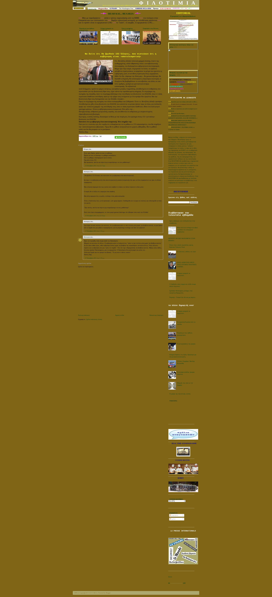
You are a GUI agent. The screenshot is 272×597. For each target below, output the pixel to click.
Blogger (108, 593)
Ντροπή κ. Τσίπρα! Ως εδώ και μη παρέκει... (183, 297)
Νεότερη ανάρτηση (84, 315)
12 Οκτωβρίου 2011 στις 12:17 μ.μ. (95, 165)
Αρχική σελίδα (119, 315)
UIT (184, 583)
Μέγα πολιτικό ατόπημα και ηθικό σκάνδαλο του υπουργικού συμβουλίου (187, 230)
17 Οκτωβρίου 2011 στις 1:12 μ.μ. (95, 231)
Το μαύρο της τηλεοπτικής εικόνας (180, 394)
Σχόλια (173, 519)
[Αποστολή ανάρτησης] (100, 136)
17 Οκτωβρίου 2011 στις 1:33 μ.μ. (95, 258)
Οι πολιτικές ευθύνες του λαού (186, 251)
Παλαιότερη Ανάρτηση (156, 315)
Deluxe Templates (178, 593)
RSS (182, 8)
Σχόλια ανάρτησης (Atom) (94, 319)
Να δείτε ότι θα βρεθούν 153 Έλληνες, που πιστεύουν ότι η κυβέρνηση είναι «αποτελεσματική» (120, 55)
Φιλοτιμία (87, 237)
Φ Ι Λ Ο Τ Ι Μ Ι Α (167, 3)
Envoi (170, 577)
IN (169, 583)
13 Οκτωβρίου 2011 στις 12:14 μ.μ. (95, 215)
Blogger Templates (160, 593)
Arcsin (196, 593)
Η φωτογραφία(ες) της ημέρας (186, 344)
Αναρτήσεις (174, 515)
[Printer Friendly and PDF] (121, 138)
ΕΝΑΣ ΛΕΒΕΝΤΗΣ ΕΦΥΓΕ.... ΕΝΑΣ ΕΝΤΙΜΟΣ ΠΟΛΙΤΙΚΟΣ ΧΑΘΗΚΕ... (186, 265)
